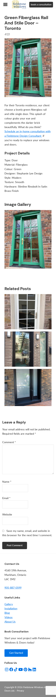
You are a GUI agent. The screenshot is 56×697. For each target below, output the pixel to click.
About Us (10, 622)
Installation (10, 608)
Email (6, 498)
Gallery (8, 604)
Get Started (16, 653)
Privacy (20, 691)
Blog (7, 613)
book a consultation (41, 4)
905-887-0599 (13, 588)
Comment (9, 442)
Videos (8, 617)
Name (6, 482)
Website (7, 514)
